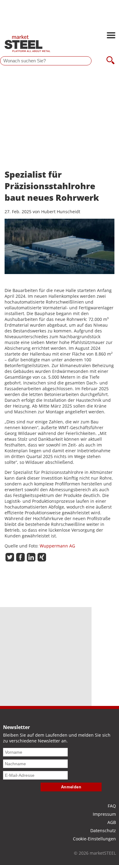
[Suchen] (110, 60)
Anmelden (71, 787)
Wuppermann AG (57, 546)
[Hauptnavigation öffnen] (111, 35)
